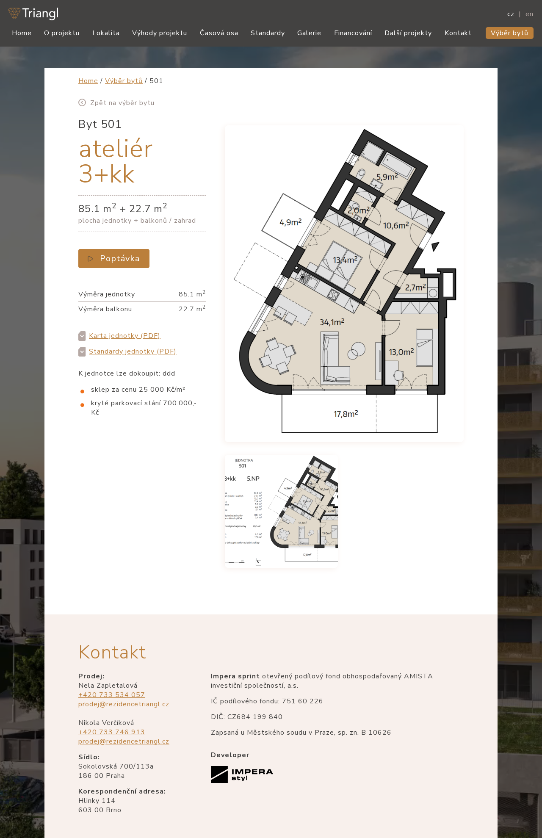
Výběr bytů (509, 33)
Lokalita (106, 33)
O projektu (62, 33)
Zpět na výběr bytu (122, 103)
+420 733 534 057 (111, 695)
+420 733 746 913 (111, 732)
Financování (353, 33)
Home (22, 33)
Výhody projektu (159, 33)
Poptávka (120, 258)
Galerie (309, 33)
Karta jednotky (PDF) (124, 335)
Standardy (268, 33)
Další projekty (408, 33)
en (529, 14)
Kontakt (458, 33)
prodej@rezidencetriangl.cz (123, 704)
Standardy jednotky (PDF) (133, 351)
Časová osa (219, 33)
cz (510, 14)
